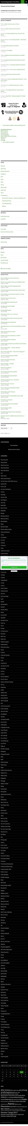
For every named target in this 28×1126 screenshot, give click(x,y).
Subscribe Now (14, 567)
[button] (14, 558)
